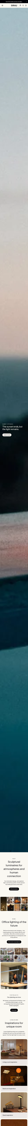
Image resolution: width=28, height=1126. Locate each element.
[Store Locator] (20, 5)
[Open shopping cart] (26, 5)
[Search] (23, 5)
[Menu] (2, 5)
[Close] (26, 1)
